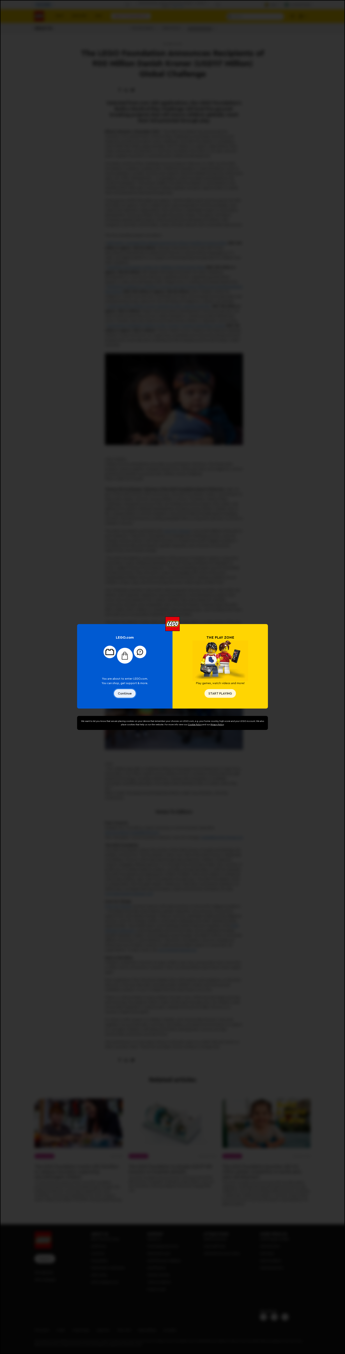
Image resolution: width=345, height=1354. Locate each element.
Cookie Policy (195, 724)
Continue (125, 693)
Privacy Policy (217, 724)
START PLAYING (220, 693)
